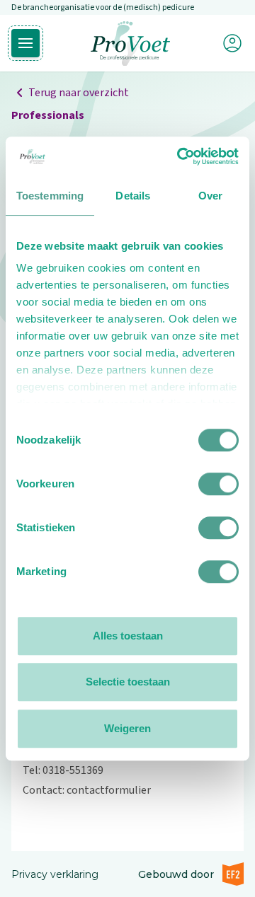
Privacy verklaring (54, 874)
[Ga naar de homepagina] (130, 43)
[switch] (218, 484)
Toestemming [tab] (50, 196)
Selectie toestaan (128, 682)
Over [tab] (210, 196)
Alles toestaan (128, 636)
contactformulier (109, 790)
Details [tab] (132, 196)
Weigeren (127, 728)
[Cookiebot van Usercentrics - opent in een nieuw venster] (180, 156)
